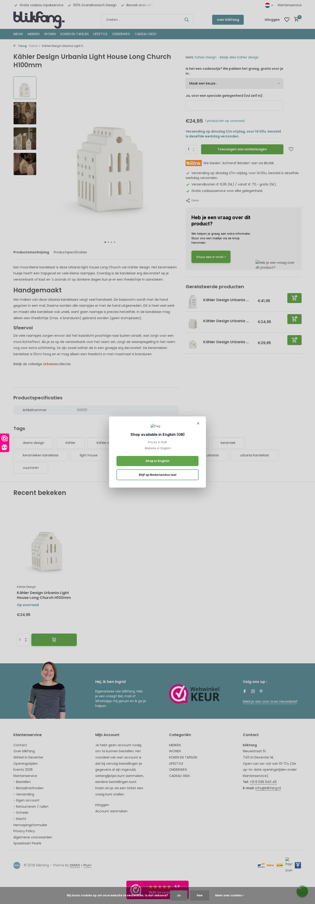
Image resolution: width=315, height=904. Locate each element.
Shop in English (157, 461)
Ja (179, 895)
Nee (199, 895)
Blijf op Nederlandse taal (157, 474)
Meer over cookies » (229, 895)
